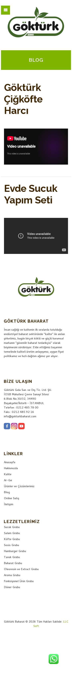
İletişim (8, 504)
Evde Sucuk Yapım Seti (30, 194)
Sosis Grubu (11, 545)
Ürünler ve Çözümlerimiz (19, 486)
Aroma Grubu (12, 575)
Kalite (7, 474)
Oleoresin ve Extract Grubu (21, 569)
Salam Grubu (12, 533)
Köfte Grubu (12, 539)
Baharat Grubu (13, 563)
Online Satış (11, 498)
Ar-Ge (8, 480)
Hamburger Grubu (15, 551)
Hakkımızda (11, 468)
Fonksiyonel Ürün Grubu (19, 581)
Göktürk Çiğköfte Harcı (23, 99)
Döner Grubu (12, 587)
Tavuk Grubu (12, 557)
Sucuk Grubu (12, 527)
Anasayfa (9, 462)
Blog (7, 492)
